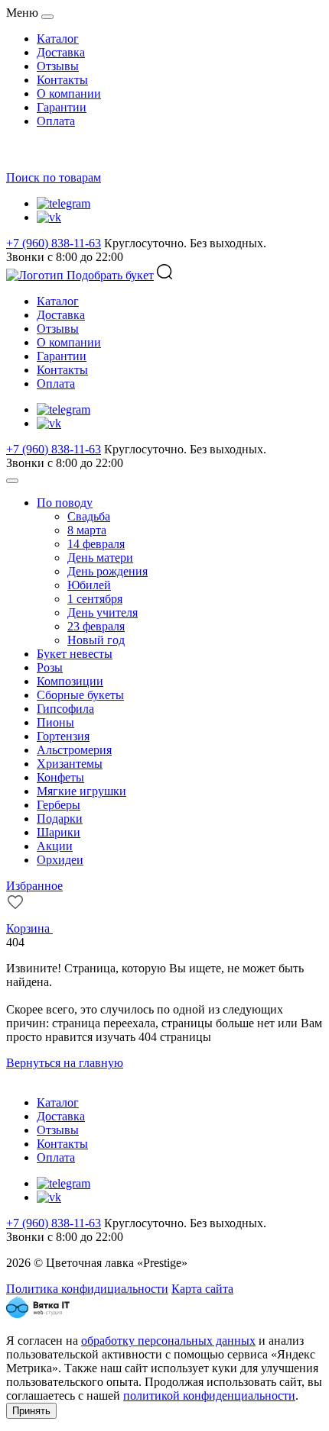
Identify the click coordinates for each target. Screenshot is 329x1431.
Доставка (61, 52)
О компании (69, 93)
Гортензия (63, 736)
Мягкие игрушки (81, 791)
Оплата (56, 120)
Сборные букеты (80, 694)
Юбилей (89, 585)
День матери (100, 557)
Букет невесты (74, 653)
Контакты (62, 79)
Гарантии (61, 107)
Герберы (58, 804)
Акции (55, 846)
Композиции (70, 681)
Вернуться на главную (64, 1062)
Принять (31, 1410)
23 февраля (96, 626)
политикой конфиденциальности (209, 1395)
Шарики (58, 832)
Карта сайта (202, 1288)
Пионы (55, 722)
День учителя (102, 612)
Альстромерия (74, 749)
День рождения (107, 571)
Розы (50, 667)
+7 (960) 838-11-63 (53, 243)
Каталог (58, 38)
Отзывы (58, 66)
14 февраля (96, 543)
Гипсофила (65, 708)
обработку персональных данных (168, 1340)
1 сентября (94, 598)
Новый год (96, 639)
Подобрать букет (110, 275)
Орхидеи (60, 859)
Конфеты (60, 777)
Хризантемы (70, 763)
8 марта (86, 530)
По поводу (65, 502)
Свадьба (88, 516)
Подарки (60, 818)
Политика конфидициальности (87, 1288)
